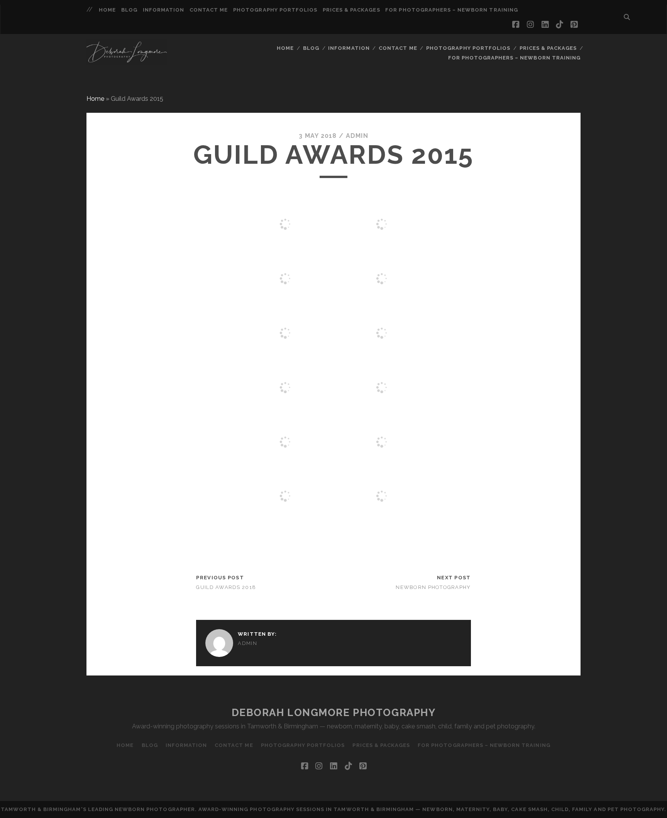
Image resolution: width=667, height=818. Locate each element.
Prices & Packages (351, 10)
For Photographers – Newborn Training (451, 10)
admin (357, 135)
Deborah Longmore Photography (334, 712)
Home (107, 10)
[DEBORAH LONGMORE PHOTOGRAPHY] (126, 62)
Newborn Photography (433, 587)
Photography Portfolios (275, 10)
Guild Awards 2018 (226, 587)
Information (163, 10)
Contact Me (209, 10)
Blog (129, 10)
